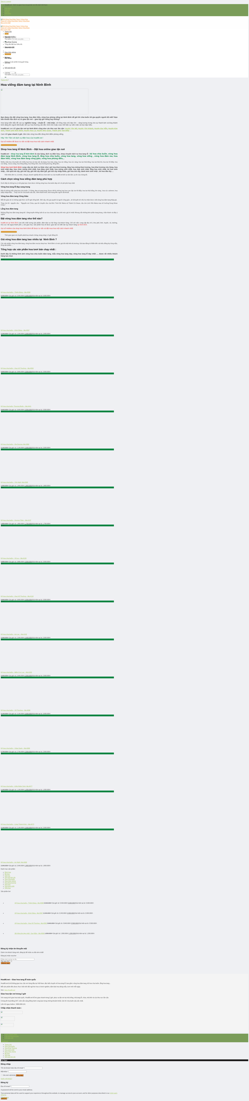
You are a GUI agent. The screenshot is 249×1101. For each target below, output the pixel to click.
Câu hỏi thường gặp (12, 1036)
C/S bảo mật (9, 1038)
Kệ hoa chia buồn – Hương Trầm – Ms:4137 (16, 520)
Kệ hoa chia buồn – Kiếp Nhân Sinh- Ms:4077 (16, 786)
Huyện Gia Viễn (100, 128)
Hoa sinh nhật (9, 47)
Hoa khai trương (10, 883)
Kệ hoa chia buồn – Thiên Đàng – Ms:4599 (15, 292)
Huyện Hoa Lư (30, 131)
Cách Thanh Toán (11, 1034)
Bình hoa (8, 872)
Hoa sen (8, 884)
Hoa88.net (4, 1041)
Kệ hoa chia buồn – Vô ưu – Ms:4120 (13, 558)
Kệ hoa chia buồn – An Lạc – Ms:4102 (14, 634)
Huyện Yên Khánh (85, 128)
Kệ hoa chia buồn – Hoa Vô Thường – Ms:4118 (17, 596)
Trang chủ (8, 31)
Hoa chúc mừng (10, 52)
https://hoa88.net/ (9, 990)
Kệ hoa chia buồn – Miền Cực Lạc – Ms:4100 (16, 672)
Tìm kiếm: (8, 75)
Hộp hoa (8, 888)
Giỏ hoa (7, 62)
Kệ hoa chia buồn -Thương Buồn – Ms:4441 (16, 406)
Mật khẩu (4, 1071)
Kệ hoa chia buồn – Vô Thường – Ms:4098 (15, 710)
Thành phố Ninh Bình (14, 131)
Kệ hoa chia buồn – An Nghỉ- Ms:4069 (14, 862)
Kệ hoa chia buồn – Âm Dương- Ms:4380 (15, 444)
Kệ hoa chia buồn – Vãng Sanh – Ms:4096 (15, 748)
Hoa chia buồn (10, 37)
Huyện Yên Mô (71, 128)
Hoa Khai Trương (11, 42)
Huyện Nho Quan (44, 131)
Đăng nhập (20, 1075)
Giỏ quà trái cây (10, 68)
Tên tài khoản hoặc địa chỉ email (12, 1068)
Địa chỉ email (6, 1086)
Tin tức (7, 12)
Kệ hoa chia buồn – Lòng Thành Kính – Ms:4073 (17, 824)
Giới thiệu (8, 8)
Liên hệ (7, 10)
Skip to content (6, 1)
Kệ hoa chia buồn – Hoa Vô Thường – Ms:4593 (17, 368)
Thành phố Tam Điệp (60, 131)
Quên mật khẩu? (6, 1079)
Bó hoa (7, 57)
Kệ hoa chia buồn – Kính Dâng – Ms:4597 (15, 330)
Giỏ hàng (8, 13)
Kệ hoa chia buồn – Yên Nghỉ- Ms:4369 (14, 482)
